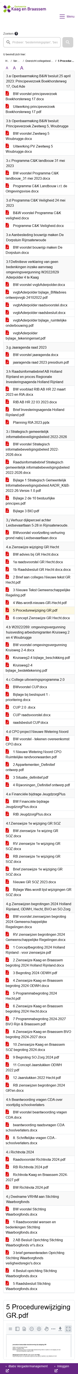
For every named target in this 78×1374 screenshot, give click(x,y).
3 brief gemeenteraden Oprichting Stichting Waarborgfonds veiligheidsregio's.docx (35, 1258)
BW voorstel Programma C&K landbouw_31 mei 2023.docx (32, 175)
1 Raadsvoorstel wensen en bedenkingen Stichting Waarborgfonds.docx (31, 1227)
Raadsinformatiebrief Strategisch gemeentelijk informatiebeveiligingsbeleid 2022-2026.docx (38, 467)
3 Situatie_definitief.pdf (30, 777)
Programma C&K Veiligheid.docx (38, 226)
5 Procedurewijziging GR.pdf (34, 610)
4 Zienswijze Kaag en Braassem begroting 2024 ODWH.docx (34, 983)
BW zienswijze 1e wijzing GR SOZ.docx (32, 833)
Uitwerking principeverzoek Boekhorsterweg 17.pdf (30, 109)
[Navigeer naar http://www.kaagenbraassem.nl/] (24, 16)
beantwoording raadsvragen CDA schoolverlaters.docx (35, 1127)
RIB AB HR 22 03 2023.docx (34, 402)
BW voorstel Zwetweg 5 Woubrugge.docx (27, 136)
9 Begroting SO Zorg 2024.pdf (35, 1057)
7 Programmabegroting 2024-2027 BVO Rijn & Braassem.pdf (36, 1021)
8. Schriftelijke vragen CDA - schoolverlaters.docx (31, 1140)
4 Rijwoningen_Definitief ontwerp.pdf (41, 785)
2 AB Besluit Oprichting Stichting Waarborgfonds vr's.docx (34, 1242)
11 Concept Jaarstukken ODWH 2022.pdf (34, 1067)
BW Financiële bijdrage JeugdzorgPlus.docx (27, 804)
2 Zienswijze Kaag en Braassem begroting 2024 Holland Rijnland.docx (35, 962)
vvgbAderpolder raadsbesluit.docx (38, 313)
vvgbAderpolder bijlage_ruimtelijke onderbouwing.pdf (36, 322)
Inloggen (62, 1366)
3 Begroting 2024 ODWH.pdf (34, 973)
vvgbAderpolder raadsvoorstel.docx (39, 305)
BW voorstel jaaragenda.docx (35, 355)
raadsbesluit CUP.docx (30, 722)
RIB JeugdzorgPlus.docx (31, 814)
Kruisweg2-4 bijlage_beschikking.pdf (41, 658)
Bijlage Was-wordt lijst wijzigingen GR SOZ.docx (39, 892)
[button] (67, 42)
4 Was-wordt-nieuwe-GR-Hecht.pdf (39, 603)
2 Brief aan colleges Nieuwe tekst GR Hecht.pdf (38, 579)
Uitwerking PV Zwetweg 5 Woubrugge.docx (29, 148)
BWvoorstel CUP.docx (29, 687)
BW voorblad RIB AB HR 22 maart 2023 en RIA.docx (35, 391)
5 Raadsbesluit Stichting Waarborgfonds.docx (28, 1286)
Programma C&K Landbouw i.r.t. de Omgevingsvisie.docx (36, 188)
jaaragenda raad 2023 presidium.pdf (40, 362)
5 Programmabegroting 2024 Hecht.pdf (31, 996)
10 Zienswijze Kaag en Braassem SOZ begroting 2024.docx (35, 1047)
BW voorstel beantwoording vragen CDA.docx (36, 1114)
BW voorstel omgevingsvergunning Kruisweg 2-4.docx (36, 647)
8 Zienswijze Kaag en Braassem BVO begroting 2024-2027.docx (38, 1034)
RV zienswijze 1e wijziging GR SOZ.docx (33, 846)
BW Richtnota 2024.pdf (30, 1187)
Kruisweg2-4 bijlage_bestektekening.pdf (26, 667)
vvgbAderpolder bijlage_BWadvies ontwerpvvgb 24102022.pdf (36, 295)
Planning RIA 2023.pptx (30, 422)
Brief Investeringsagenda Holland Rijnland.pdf (35, 412)
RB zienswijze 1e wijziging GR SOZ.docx (33, 859)
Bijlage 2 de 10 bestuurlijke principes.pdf (30, 500)
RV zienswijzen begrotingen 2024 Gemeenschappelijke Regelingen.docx (35, 937)
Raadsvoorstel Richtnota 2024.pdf (38, 1159)
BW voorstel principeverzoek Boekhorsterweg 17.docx (31, 96)
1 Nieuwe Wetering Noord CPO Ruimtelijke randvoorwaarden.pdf (33, 754)
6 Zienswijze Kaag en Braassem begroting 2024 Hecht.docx (34, 1008)
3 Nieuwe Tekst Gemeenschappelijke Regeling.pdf (38, 592)
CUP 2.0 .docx (23, 707)
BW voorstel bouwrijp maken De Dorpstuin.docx (34, 250)
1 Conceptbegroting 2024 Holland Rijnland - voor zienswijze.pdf (35, 950)
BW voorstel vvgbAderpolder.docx (38, 285)
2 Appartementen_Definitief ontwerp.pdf (30, 767)
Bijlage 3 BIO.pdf (25, 511)
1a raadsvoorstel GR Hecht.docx (37, 562)
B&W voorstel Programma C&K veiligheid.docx (33, 215)
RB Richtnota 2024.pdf (30, 1167)
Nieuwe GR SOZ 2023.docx (34, 882)
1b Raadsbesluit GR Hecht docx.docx (41, 569)
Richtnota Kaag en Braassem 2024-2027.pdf (37, 1177)
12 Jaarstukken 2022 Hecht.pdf (36, 1078)
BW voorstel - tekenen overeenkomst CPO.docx (37, 741)
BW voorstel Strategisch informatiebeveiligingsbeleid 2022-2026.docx (32, 449)
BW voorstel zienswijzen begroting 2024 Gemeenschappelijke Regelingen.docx (36, 922)
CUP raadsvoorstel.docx (31, 715)
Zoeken (8, 33)
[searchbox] (32, 42)
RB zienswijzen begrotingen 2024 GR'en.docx (35, 1087)
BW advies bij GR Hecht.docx (35, 554)
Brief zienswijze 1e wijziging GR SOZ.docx (34, 871)
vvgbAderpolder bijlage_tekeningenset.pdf (25, 335)
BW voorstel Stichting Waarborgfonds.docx (26, 1211)
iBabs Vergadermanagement (28, 1366)
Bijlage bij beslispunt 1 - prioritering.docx (28, 697)
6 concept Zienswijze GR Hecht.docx (41, 618)
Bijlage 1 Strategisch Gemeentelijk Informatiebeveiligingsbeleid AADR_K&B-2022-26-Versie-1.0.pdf (38, 485)
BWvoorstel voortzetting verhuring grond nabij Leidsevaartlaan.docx (35, 535)
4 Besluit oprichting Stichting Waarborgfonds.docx (31, 1273)
